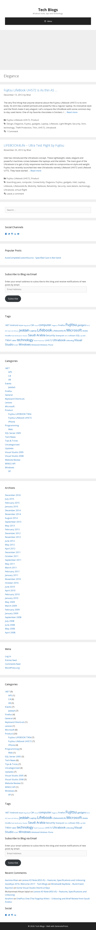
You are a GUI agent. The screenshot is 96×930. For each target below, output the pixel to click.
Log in (8, 656)
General (9, 394)
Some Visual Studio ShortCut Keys (33, 887)
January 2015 (11, 506)
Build (28, 325)
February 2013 (12, 529)
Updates (9, 448)
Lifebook (53, 123)
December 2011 (13, 552)
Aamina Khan (11, 880)
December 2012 (13, 533)
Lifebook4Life (20, 186)
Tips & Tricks (11, 440)
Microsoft (74, 330)
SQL (78, 335)
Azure (21, 325)
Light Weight (65, 123)
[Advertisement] (48, 48)
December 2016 (13, 495)
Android (14, 325)
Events (8, 383)
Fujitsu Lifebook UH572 (18, 120)
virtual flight (21, 189)
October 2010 (11, 582)
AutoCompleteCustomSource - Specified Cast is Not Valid (33, 257)
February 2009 (12, 609)
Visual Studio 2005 (14, 452)
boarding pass (14, 182)
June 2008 (10, 624)
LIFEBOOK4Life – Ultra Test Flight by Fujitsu (34, 145)
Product (35, 120)
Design (10, 123)
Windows (25, 344)
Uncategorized (12, 444)
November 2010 (13, 579)
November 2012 (13, 537)
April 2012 (10, 548)
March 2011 (11, 567)
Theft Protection (24, 127)
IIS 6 (88, 325)
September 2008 (13, 617)
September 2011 (13, 559)
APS (10, 372)
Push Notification (16, 336)
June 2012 (10, 540)
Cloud (36, 325)
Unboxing (70, 340)
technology (9, 127)
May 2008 (10, 628)
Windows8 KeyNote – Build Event (67, 883)
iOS (12, 331)
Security (76, 123)
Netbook (41, 186)
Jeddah (24, 330)
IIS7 (6, 331)
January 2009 (11, 613)
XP (9, 471)
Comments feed (12, 663)
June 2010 (10, 586)
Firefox (61, 325)
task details (72, 186)
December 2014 (13, 510)
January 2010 (11, 598)
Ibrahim (9, 898)
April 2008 (10, 632)
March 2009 (11, 605)
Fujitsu (27, 123)
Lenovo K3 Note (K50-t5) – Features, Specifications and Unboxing (53, 880)
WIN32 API (10, 463)
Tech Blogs (48, 9)
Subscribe (13, 298)
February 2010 (12, 594)
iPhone (16, 331)
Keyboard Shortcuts (14, 398)
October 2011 (11, 556)
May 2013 (10, 525)
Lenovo (8, 402)
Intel (74, 182)
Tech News (10, 436)
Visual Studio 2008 (14, 455)
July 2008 (9, 621)
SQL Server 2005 (13, 433)
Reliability (52, 186)
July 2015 (9, 498)
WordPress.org (12, 667)
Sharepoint (60, 335)
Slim (83, 123)
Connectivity (39, 182)
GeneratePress (61, 926)
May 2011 (10, 563)
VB (9, 379)
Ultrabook (51, 127)
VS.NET (16, 345)
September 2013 (13, 521)
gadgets (36, 123)
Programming (12, 425)
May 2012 (10, 544)
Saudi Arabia (36, 335)
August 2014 (11, 518)
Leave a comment (15, 193)
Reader (25, 336)
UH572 (41, 127)
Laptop (44, 123)
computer (27, 182)
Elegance (18, 123)
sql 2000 (83, 336)
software (72, 335)
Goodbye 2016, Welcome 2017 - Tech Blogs (26, 883)
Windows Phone (46, 345)
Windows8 (35, 345)
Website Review (12, 459)
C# (32, 325)
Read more (72, 112)
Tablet (13, 340)
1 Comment (12, 131)
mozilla (8, 335)
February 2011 (12, 571)
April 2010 (10, 590)
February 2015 (12, 502)
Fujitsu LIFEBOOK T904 (19, 414)
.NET (7, 325)
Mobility (32, 186)
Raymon (9, 887)
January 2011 (11, 575)
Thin (34, 127)
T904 (8, 340)
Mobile (85, 331)
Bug (25, 325)
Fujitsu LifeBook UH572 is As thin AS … (30, 90)
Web (10, 429)
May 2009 (10, 602)
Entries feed (11, 660)
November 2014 (13, 514)
